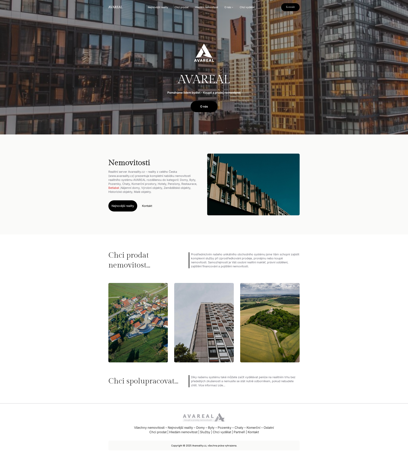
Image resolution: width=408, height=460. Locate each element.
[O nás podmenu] (232, 7)
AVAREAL (115, 7)
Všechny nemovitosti (149, 428)
